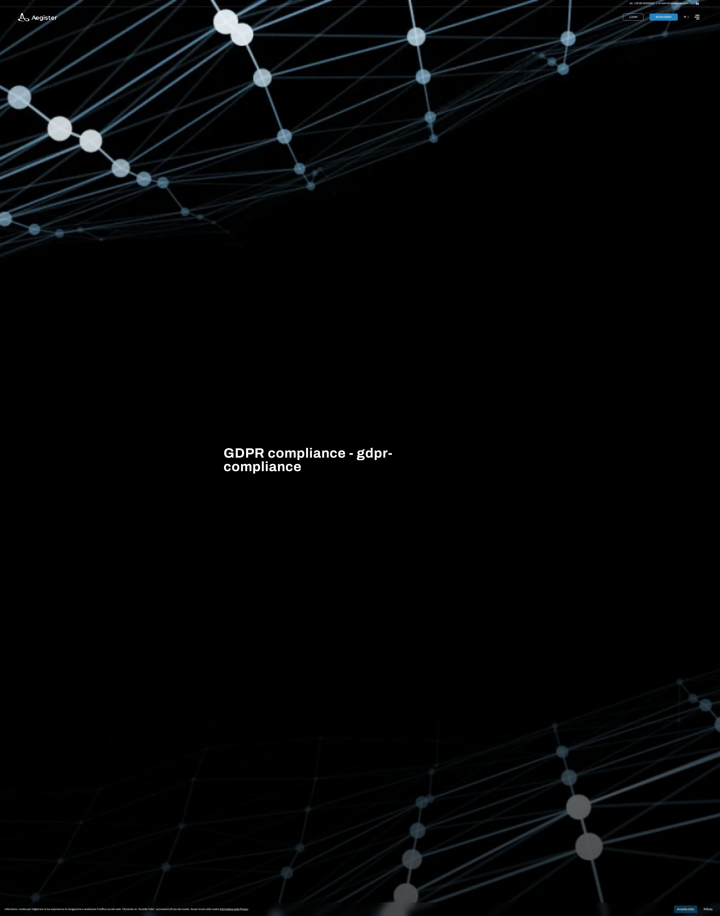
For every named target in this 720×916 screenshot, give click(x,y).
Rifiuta (708, 909)
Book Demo (664, 17)
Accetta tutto (685, 909)
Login (633, 17)
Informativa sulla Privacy (234, 909)
